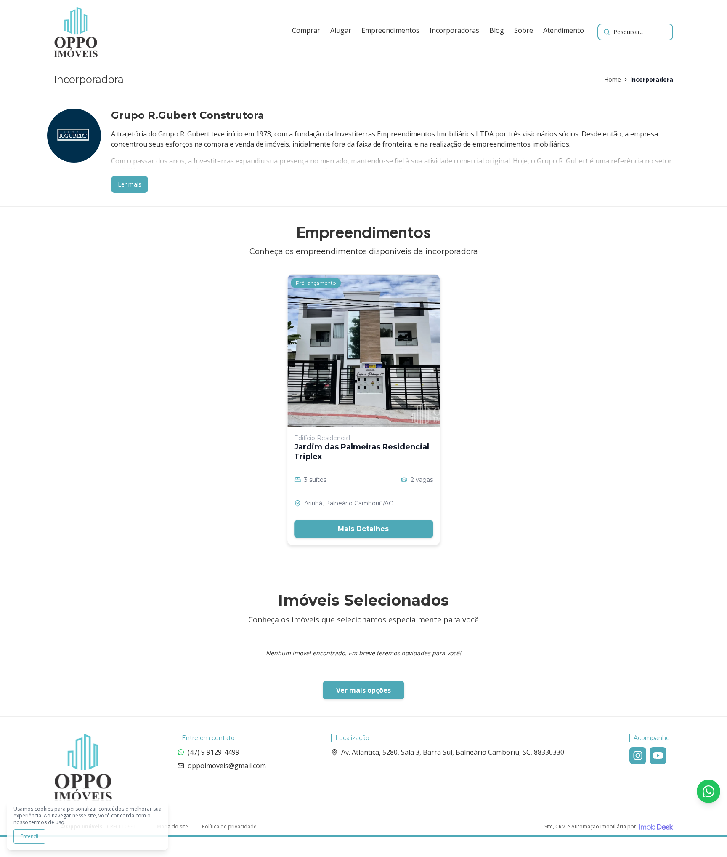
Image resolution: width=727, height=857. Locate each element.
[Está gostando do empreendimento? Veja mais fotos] (363, 351)
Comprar (306, 30)
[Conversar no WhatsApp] (708, 791)
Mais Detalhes (363, 529)
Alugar (340, 30)
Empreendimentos (390, 30)
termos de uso (46, 822)
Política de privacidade (229, 826)
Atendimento (563, 30)
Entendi (29, 836)
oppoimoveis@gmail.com (227, 765)
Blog (496, 30)
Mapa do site (172, 826)
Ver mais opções (363, 690)
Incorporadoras (454, 30)
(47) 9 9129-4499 (213, 752)
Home (612, 79)
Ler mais (129, 184)
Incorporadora (651, 79)
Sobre (523, 30)
